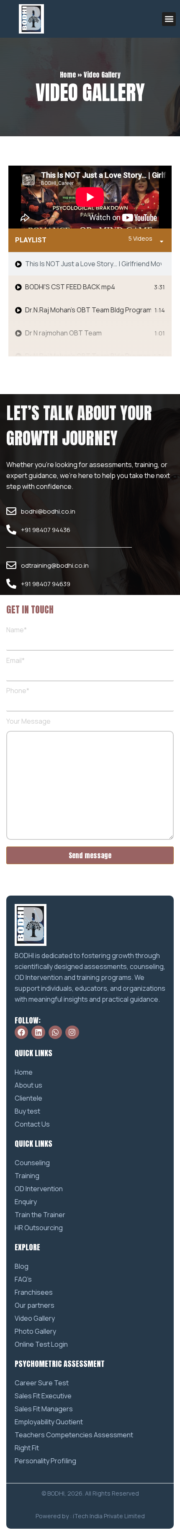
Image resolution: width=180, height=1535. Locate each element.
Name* (16, 630)
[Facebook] (21, 1032)
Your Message (28, 722)
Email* (15, 661)
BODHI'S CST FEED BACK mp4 (70, 286)
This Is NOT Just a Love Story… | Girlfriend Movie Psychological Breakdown (93, 263)
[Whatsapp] (55, 1032)
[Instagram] (72, 1032)
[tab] (90, 263)
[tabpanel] (90, 197)
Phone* (17, 691)
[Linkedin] (38, 1032)
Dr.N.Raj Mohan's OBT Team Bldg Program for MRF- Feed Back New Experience (87, 356)
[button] (169, 19)
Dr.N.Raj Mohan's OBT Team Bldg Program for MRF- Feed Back (88, 309)
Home (68, 75)
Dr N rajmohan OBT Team (63, 333)
